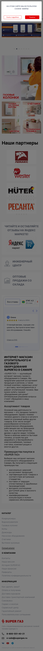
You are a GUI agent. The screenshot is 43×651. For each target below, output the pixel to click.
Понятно (32, 17)
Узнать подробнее (12, 17)
